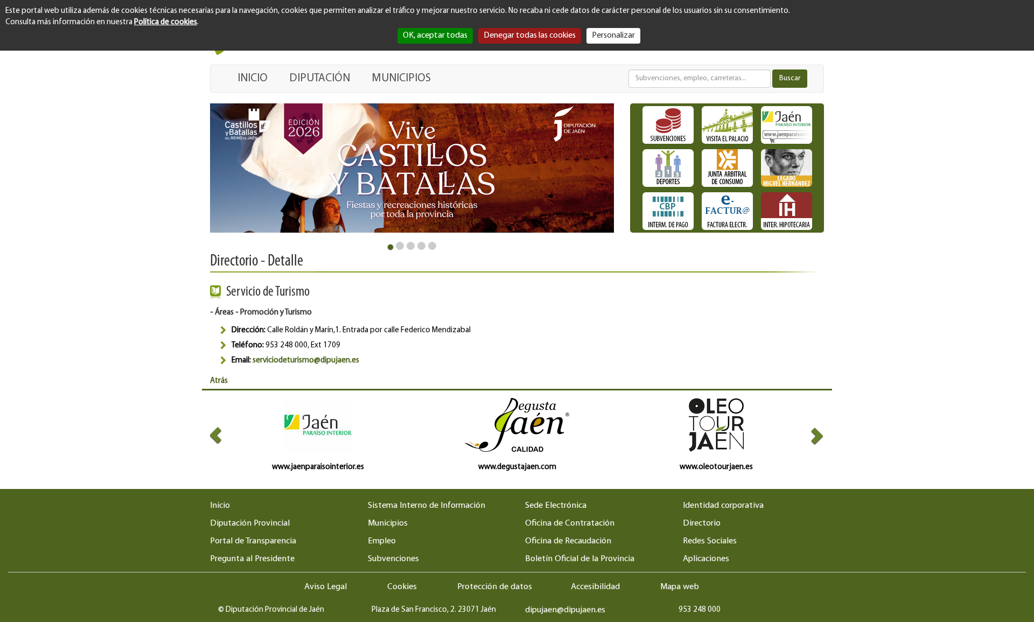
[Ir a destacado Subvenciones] (668, 125)
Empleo (382, 541)
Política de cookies (165, 22)
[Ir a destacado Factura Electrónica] (727, 211)
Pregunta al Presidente (252, 559)
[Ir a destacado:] (412, 168)
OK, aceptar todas (435, 35)
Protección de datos (494, 587)
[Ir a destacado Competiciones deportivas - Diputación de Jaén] (668, 168)
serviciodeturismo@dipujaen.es (306, 361)
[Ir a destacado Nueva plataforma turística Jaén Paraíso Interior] (786, 125)
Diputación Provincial (250, 523)
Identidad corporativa (723, 505)
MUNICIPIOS (401, 78)
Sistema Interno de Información (426, 505)
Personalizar (613, 35)
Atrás (219, 381)
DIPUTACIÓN (319, 78)
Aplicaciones (706, 559)
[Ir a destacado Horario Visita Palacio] (727, 125)
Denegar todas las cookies (530, 35)
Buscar (789, 78)
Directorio (702, 523)
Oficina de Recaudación (568, 541)
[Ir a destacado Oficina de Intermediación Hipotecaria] (786, 211)
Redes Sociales (710, 541)
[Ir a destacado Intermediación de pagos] (668, 211)
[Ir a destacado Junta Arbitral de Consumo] (727, 168)
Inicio (220, 505)
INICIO (252, 78)
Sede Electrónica (555, 505)
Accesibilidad (595, 587)
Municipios (388, 523)
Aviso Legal (325, 587)
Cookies (402, 587)
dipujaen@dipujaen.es (565, 610)
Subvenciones (393, 559)
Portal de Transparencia (253, 541)
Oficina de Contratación (569, 523)
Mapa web (679, 587)
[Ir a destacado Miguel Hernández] (786, 168)
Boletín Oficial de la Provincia (579, 559)
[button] (225, 435)
